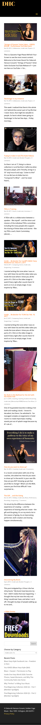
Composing (15, 265)
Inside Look (24, 48)
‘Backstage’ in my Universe (14, 99)
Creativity (15, 469)
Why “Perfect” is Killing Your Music (17, 683)
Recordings (7, 500)
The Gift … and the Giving (13, 496)
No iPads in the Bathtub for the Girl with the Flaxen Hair (19, 396)
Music (26, 498)
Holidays (15, 498)
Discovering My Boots (12, 580)
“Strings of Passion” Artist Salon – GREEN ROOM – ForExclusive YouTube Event (19, 45)
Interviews (27, 211)
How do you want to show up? (15, 467)
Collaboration (16, 48)
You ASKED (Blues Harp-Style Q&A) (17, 667)
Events (15, 211)
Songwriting (7, 267)
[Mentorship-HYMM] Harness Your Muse (22, 401)
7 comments (22, 500)
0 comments (15, 267)
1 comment (15, 321)
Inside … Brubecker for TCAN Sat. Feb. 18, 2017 (19, 315)
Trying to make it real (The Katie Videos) (19, 156)
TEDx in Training (10, 209)
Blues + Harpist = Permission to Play (17, 671)
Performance (32, 498)
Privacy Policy (9, 714)
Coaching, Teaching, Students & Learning (24, 399)
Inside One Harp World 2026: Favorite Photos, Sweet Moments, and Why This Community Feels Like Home (18, 677)
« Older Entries (9, 611)
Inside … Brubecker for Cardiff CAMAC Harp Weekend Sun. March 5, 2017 (20, 262)
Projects (30, 48)
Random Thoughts (25, 158)
